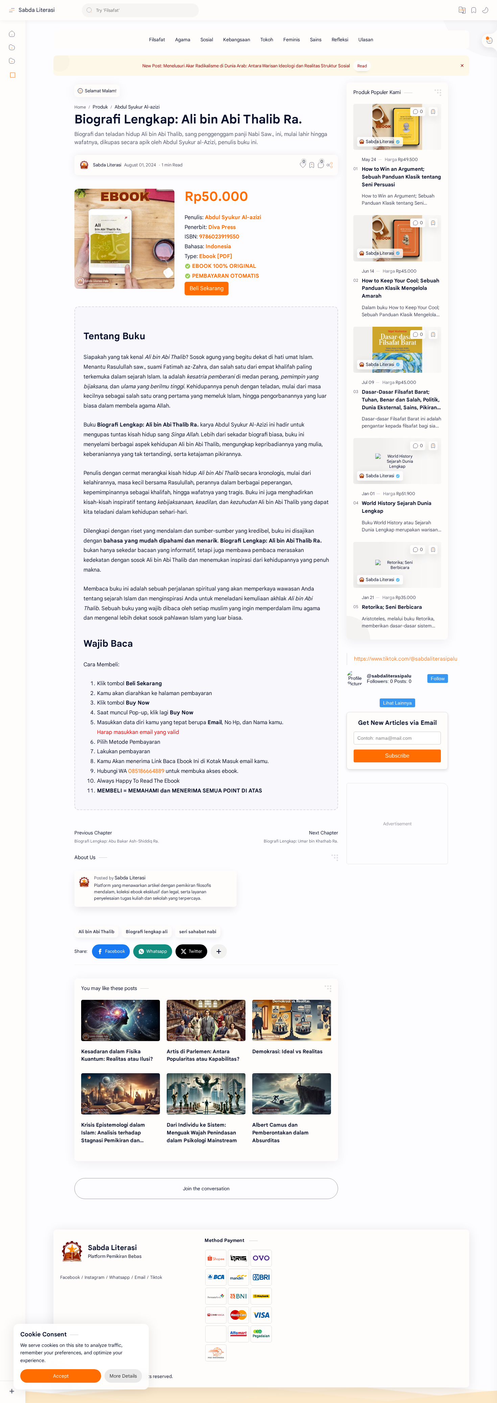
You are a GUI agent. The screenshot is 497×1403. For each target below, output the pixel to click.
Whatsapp (119, 1277)
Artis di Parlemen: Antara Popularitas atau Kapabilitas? (203, 1055)
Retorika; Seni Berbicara (392, 607)
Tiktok (156, 1277)
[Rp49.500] (408, 159)
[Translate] (462, 10)
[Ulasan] (365, 39)
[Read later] (311, 165)
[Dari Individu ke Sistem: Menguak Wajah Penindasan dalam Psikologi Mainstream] (206, 1093)
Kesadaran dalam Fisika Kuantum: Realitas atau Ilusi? (117, 1055)
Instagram (94, 1277)
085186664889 (146, 771)
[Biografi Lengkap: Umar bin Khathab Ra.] (274, 836)
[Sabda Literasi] (107, 165)
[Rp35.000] (406, 597)
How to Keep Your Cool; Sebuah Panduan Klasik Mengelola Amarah (400, 288)
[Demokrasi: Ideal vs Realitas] (291, 1020)
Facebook (70, 1277)
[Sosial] (206, 39)
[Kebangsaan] (236, 39)
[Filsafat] (157, 39)
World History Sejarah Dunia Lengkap (396, 507)
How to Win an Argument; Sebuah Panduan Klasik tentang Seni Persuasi (401, 177)
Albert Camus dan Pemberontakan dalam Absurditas (280, 1133)
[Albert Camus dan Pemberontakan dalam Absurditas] (291, 1093)
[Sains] (316, 39)
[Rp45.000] (406, 271)
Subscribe (397, 756)
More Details (123, 1376)
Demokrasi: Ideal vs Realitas (287, 1051)
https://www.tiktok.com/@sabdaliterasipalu (405, 659)
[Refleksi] (340, 39)
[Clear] (192, 10)
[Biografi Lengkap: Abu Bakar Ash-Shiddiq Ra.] (138, 836)
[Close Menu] (462, 66)
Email (140, 1277)
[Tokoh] (266, 39)
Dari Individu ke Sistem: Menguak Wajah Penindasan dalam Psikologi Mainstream (202, 1133)
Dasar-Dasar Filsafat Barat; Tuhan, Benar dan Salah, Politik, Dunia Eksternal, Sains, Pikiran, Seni (401, 400)
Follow (438, 678)
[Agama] (182, 39)
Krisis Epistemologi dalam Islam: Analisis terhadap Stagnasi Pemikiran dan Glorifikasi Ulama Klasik (113, 1133)
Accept (61, 1376)
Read (362, 65)
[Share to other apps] (219, 951)
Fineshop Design (220, 1376)
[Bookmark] (474, 10)
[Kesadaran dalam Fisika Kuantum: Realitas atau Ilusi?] (120, 1020)
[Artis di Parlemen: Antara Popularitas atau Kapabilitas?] (206, 1020)
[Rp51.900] (405, 493)
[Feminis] (291, 39)
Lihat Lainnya (397, 703)
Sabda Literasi (37, 10)
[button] (485, 10)
